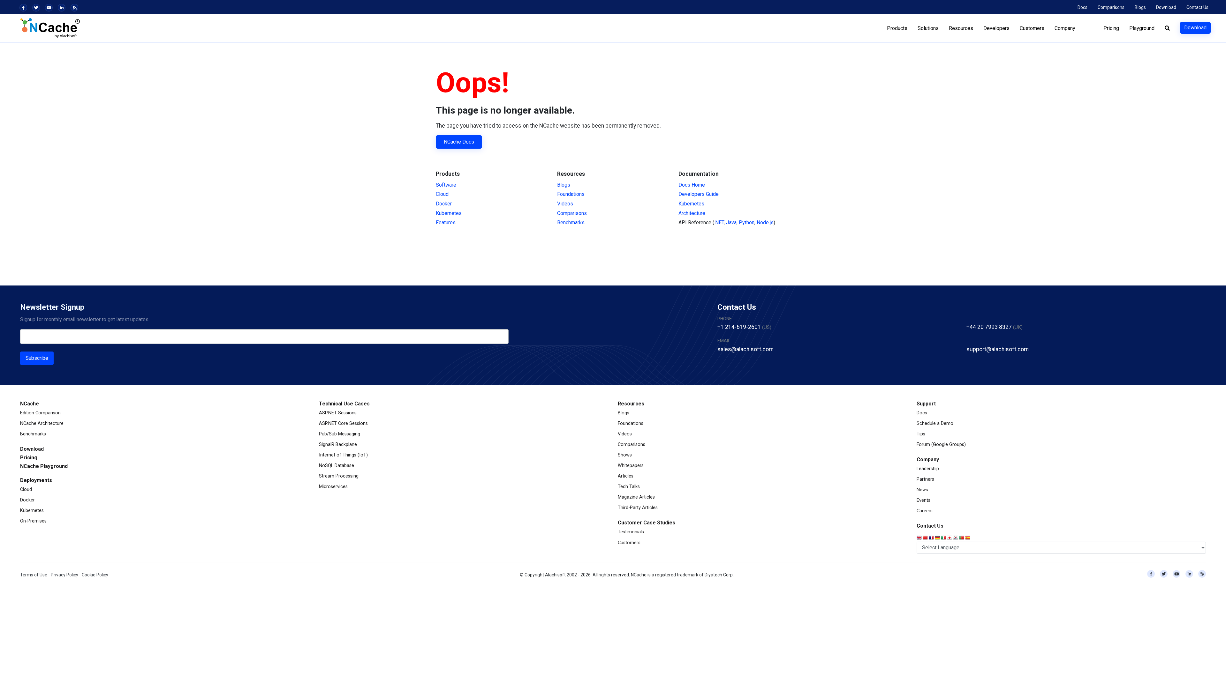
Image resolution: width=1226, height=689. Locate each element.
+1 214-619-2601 (739, 327)
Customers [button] (1032, 28)
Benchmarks (571, 222)
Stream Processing (339, 476)
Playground (1141, 28)
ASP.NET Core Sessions (343, 423)
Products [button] (897, 28)
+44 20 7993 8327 (989, 327)
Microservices (333, 486)
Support (926, 404)
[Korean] (956, 538)
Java (731, 222)
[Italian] (944, 538)
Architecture (691, 213)
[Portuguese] (962, 538)
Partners (925, 479)
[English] (920, 538)
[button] (1167, 28)
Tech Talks (629, 486)
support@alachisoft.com (997, 349)
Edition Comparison (40, 413)
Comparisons (1111, 7)
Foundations (571, 194)
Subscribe (37, 358)
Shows (625, 455)
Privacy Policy (64, 574)
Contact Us (1197, 7)
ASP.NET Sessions (338, 413)
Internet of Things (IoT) (343, 455)
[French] (932, 538)
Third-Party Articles (638, 507)
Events (923, 500)
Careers (925, 511)
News (922, 490)
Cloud (442, 194)
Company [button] (1065, 28)
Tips (921, 434)
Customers (629, 542)
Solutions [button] (928, 28)
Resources (631, 404)
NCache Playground (44, 466)
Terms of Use (33, 574)
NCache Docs (459, 142)
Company (928, 459)
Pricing (1111, 28)
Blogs (1140, 7)
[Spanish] (968, 538)
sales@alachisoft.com (745, 349)
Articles (625, 476)
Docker (444, 204)
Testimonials (631, 532)
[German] (938, 538)
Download (1166, 7)
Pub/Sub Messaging (339, 434)
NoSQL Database (336, 465)
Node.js (765, 222)
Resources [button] (961, 28)
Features (446, 222)
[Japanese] (950, 538)
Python (746, 222)
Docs (1082, 7)
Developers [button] (996, 28)
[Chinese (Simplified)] (926, 538)
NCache (29, 404)
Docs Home (691, 185)
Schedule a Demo (935, 423)
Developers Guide (698, 194)
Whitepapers (631, 465)
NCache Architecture (42, 423)
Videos (565, 204)
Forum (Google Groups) (941, 444)
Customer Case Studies (646, 523)
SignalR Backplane (338, 444)
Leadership (928, 468)
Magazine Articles (636, 497)
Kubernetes (449, 213)
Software (446, 185)
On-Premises (33, 521)
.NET (719, 222)
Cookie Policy (95, 574)
